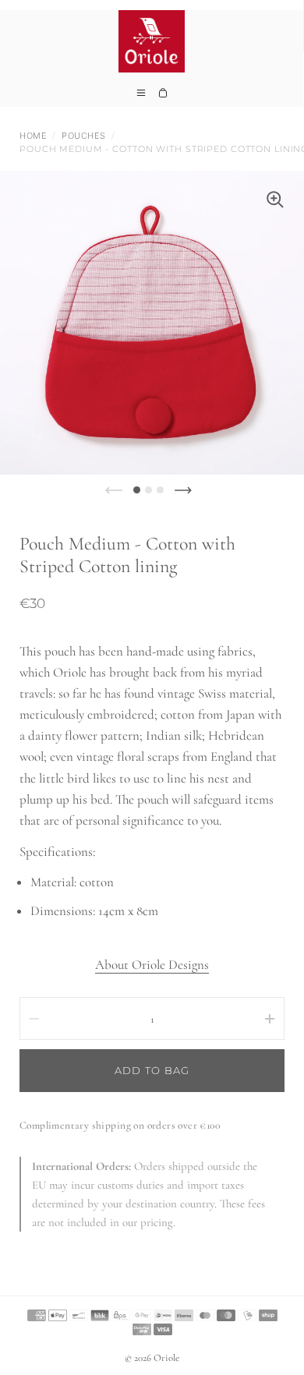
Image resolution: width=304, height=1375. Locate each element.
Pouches (84, 135)
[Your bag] (163, 97)
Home (33, 135)
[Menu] (141, 97)
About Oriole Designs (152, 964)
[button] (136, 489)
